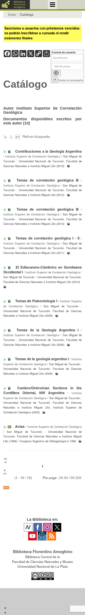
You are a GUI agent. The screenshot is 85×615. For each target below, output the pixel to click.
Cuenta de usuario (64, 52)
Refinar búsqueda (36, 136)
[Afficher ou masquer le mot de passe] (56, 73)
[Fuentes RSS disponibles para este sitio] (42, 487)
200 (79, 477)
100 (72, 477)
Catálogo (25, 84)
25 (61, 477)
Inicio (12, 14)
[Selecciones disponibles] (18, 136)
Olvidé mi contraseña (70, 80)
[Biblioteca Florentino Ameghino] (15, 4)
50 (66, 477)
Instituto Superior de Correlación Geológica (32, 156)
